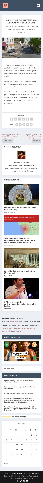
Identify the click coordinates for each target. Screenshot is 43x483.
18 (11, 450)
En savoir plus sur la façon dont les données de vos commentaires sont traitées (20, 328)
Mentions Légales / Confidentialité (24, 476)
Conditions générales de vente (21, 478)
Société (18, 29)
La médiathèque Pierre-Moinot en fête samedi (19, 272)
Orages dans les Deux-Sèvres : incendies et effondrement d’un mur (18, 381)
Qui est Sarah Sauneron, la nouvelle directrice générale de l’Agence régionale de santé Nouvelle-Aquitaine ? (21, 408)
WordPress (35, 473)
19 (17, 450)
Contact (7, 476)
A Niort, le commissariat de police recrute (18, 393)
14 (26, 445)
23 (36, 450)
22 (31, 450)
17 (6, 450)
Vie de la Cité (26, 29)
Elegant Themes (16, 473)
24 (6, 454)
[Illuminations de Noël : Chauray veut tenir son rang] (21, 194)
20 (22, 450)
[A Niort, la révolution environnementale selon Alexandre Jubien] (21, 288)
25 (11, 454)
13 (22, 445)
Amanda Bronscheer (18, 26)
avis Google (22, 417)
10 (6, 445)
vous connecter (15, 321)
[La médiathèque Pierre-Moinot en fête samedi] (21, 258)
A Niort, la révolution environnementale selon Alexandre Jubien (20, 304)
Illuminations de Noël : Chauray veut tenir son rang (20, 208)
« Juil (6, 463)
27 (22, 454)
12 (17, 445)
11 (11, 445)
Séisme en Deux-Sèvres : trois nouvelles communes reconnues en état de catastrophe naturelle (20, 240)
